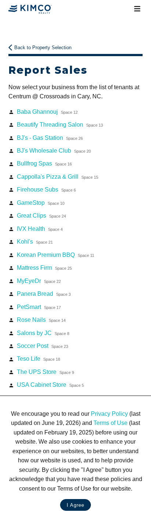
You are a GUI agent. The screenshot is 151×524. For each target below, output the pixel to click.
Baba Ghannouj (47, 112)
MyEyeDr (39, 281)
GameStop (41, 203)
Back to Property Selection (42, 47)
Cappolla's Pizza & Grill (57, 177)
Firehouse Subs (46, 189)
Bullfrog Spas (44, 163)
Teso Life (38, 359)
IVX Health (40, 229)
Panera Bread (44, 294)
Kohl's (35, 242)
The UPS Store (45, 372)
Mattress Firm (44, 268)
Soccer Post (42, 346)
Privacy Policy (109, 414)
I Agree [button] (75, 505)
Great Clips (41, 215)
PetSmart (39, 307)
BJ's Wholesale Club (54, 151)
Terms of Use (110, 423)
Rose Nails (41, 320)
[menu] (137, 9)
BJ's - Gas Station (50, 138)
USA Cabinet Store (50, 385)
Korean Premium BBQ (55, 255)
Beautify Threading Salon (60, 124)
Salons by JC (43, 333)
